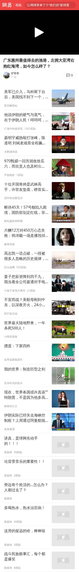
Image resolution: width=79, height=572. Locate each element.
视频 (18, 5)
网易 (7, 5)
